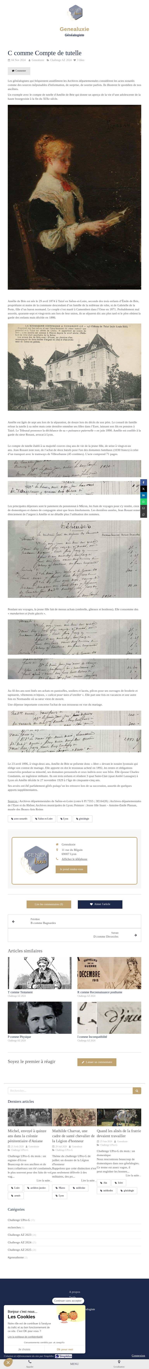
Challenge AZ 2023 (19, 1234)
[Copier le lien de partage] (143, 514)
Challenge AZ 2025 (19, 1249)
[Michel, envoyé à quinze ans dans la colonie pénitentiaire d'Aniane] (30, 1117)
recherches (14, 1227)
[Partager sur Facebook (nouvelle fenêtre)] (143, 482)
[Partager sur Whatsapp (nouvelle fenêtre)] (143, 501)
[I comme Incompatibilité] (109, 1018)
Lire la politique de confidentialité (25, 1336)
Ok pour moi (65, 1349)
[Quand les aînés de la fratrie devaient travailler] (119, 1117)
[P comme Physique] (40, 1018)
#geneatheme (16, 1257)
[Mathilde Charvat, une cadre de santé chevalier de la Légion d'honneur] (74, 1117)
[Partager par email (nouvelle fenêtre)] (143, 508)
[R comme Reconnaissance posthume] (109, 973)
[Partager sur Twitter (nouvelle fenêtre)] (143, 489)
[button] (8, 1362)
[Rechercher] (137, 1090)
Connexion (138, 1355)
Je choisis (24, 1349)
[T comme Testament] (40, 973)
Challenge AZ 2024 (19, 1242)
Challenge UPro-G (19, 1220)
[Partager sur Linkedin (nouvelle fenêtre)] (143, 495)
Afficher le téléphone (74, 859)
